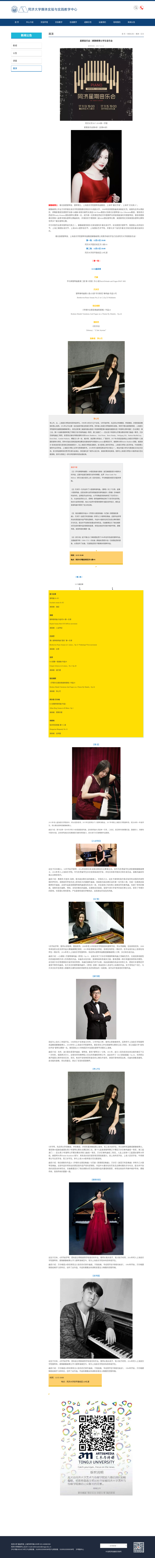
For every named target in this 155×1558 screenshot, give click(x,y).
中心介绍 (29, 22)
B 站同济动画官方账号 (114, 1551)
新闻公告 (131, 22)
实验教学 (58, 22)
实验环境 (44, 22)
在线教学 (73, 22)
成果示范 (87, 22)
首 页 (17, 22)
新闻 (15, 45)
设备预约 (102, 22)
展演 (15, 68)
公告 (15, 53)
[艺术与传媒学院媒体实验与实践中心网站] (46, 10)
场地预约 (117, 22)
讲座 (15, 61)
